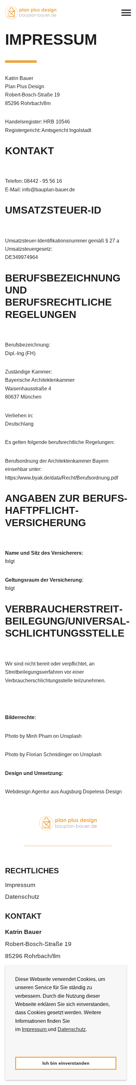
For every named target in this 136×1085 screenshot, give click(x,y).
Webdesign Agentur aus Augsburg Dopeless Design (63, 791)
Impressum (35, 1029)
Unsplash (71, 736)
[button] (16, 1048)
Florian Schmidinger (49, 754)
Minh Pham (39, 736)
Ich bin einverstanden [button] (66, 1063)
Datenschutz (72, 1029)
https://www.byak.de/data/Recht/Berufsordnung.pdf (61, 477)
